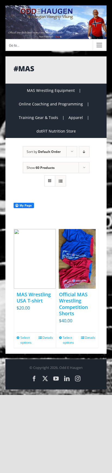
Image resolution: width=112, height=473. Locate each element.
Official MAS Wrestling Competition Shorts (73, 304)
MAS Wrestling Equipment (51, 90)
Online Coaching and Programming (51, 104)
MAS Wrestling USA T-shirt (34, 297)
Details (47, 337)
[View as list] (60, 181)
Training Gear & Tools (38, 117)
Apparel (76, 117)
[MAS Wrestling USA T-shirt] (35, 259)
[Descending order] (84, 151)
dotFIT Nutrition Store (56, 131)
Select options (26, 340)
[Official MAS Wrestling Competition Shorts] (77, 259)
